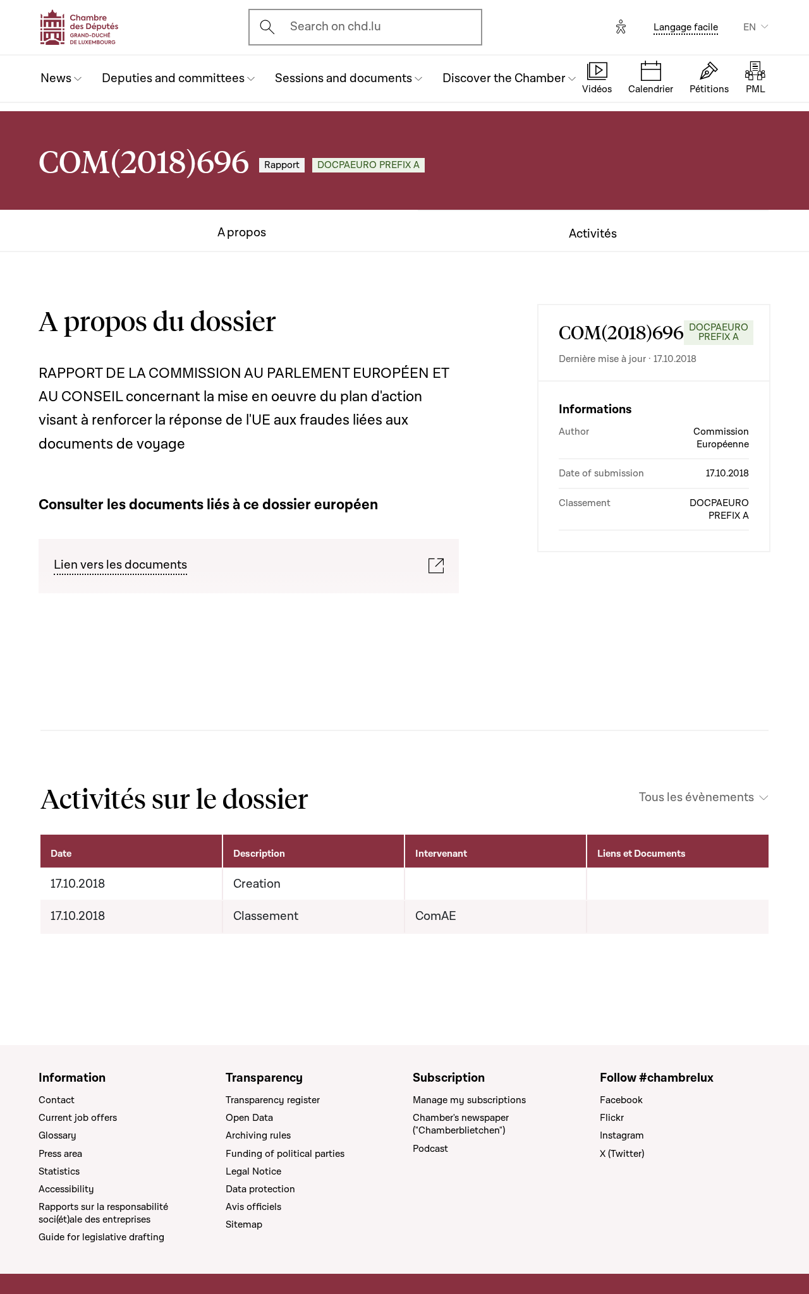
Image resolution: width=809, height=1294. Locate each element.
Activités (593, 234)
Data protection (260, 1189)
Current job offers (78, 1117)
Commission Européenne (721, 437)
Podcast (430, 1148)
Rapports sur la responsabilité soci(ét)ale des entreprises (103, 1213)
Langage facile (686, 27)
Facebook (621, 1100)
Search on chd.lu (335, 26)
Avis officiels (253, 1206)
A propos (241, 233)
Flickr (612, 1117)
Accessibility (66, 1189)
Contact (57, 1100)
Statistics (59, 1171)
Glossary (57, 1135)
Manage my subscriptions (469, 1100)
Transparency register (273, 1100)
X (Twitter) (622, 1153)
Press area (60, 1153)
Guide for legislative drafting (101, 1237)
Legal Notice (253, 1171)
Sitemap (244, 1224)
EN (749, 27)
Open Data (249, 1117)
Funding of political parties (285, 1153)
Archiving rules (258, 1135)
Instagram (622, 1135)
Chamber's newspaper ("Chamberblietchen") (461, 1124)
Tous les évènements (696, 798)
